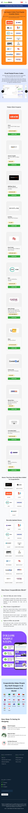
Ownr (9, 461)
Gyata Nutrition (19, 556)
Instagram (5, 786)
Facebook (5, 782)
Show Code (14, 134)
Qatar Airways (11, 308)
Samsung (19, 506)
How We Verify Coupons (6, 759)
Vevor (9, 125)
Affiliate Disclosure (19, 757)
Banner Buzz (11, 400)
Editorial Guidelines (5, 761)
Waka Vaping (19, 488)
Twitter (4, 784)
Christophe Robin (12, 430)
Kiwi (9, 278)
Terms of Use (18, 761)
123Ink (19, 497)
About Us (3, 757)
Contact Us (4, 763)
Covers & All (11, 369)
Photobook (8, 564)
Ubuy (9, 339)
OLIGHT (14, 515)
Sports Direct (8, 556)
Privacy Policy (18, 759)
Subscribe (5, 794)
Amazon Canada (12, 155)
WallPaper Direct (12, 186)
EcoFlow (10, 216)
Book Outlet (11, 247)
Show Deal (14, 164)
